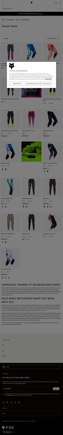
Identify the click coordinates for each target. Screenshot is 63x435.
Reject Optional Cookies (33, 83)
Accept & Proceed (46, 83)
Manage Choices (17, 83)
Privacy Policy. (48, 79)
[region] (31, 75)
